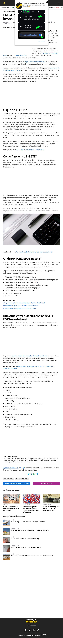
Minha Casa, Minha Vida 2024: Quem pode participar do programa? (30, 530)
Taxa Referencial (20, 55)
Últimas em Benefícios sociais (14, 516)
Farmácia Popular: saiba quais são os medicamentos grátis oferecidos (31, 509)
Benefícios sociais (27, 504)
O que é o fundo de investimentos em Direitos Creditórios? (24, 303)
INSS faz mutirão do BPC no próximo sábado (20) (25, 539)
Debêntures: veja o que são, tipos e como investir (21, 305)
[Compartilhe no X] (28, 474)
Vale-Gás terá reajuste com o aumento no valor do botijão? (51, 508)
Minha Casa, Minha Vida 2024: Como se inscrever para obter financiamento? (32, 556)
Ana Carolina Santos (10, 27)
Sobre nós (33, 625)
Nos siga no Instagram (46, 483)
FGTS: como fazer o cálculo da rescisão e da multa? (11, 508)
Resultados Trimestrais (22, 479)
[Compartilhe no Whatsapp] (34, 474)
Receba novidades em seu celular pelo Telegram (17, 483)
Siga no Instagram (33, 630)
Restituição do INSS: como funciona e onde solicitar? (34, 252)
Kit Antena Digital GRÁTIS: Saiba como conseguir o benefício (28, 522)
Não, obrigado (41, 41)
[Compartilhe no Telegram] (37, 474)
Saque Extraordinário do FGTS (34, 62)
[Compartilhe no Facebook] (26, 474)
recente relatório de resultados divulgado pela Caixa (29, 356)
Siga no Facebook (25, 630)
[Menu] (4, 3)
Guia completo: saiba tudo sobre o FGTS (30, 150)
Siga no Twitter (29, 630)
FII (36, 282)
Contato (29, 625)
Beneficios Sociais (8, 479)
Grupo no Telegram (37, 630)
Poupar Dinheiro (7, 11)
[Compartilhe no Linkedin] (31, 474)
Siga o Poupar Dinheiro (10, 468)
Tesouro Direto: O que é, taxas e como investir (20, 308)
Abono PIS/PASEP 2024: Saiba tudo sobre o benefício (26, 547)
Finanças (5, 504)
